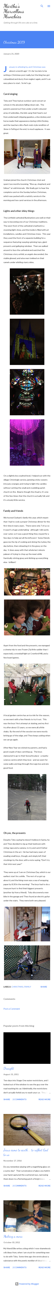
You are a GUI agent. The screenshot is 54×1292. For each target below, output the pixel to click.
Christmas (17, 986)
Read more (45, 1099)
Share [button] (43, 986)
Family (27, 986)
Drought (8, 1068)
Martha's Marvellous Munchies (13, 11)
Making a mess (12, 1236)
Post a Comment (11, 1008)
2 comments (19, 1099)
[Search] (42, 5)
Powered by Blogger (29, 1283)
